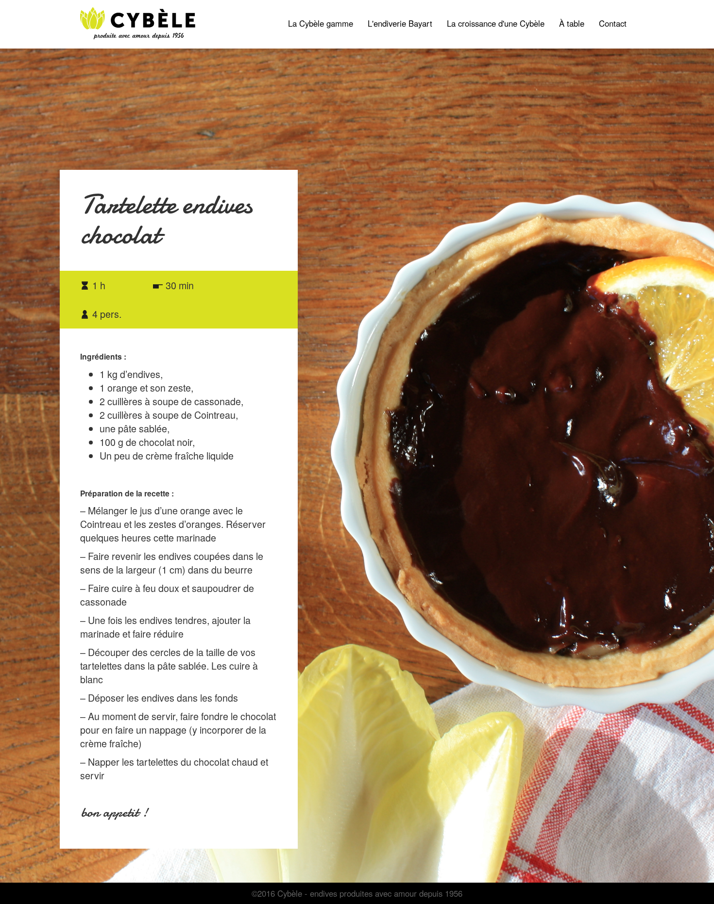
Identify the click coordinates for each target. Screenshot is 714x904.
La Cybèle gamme (324, 23)
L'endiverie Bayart (400, 23)
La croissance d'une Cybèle (495, 23)
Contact (613, 23)
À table (571, 23)
